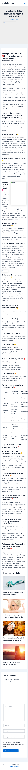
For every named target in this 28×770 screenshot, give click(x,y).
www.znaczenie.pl (14, 766)
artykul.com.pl (8, 3)
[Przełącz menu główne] (24, 3)
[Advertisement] (14, 694)
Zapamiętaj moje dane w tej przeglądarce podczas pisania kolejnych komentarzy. (13, 744)
